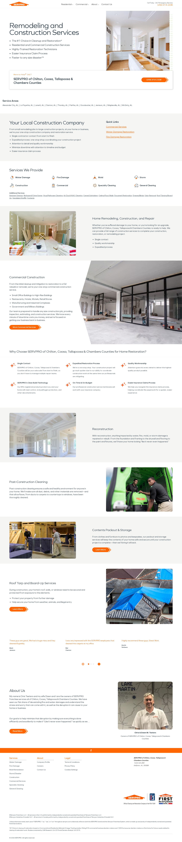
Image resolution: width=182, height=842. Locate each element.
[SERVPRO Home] (19, 4)
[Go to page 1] (88, 664)
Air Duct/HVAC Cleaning (73, 196)
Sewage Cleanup (16, 196)
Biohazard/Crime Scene (33, 196)
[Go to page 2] (91, 664)
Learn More (101, 550)
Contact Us (106, 4)
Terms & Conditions (72, 762)
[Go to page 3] (93, 664)
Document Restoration (123, 196)
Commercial (81, 4)
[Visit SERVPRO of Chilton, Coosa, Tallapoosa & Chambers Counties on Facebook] (91, 750)
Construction (14, 777)
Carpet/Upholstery (90, 196)
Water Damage (15, 762)
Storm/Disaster (15, 773)
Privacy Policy (70, 766)
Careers (40, 766)
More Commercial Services (24, 327)
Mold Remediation (16, 770)
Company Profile (43, 762)
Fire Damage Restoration (118, 136)
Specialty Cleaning (16, 785)
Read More (17, 731)
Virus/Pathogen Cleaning (53, 196)
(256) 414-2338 (165, 5)
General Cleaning (16, 789)
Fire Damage (14, 766)
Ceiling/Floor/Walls (106, 196)
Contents (30, 198)
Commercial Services (116, 126)
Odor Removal (150, 196)
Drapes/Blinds (138, 196)
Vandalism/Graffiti (19, 198)
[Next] (99, 664)
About (94, 4)
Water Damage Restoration (120, 131)
